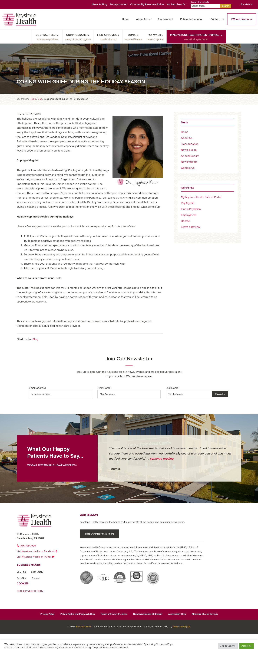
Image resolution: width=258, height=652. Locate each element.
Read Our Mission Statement (99, 533)
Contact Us (217, 19)
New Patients (189, 162)
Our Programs (76, 35)
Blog (35, 339)
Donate (133, 35)
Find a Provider (108, 35)
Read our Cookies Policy (30, 590)
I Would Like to (240, 19)
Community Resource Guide (147, 4)
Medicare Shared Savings (205, 614)
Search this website (200, 2)
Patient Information (191, 19)
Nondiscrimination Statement (147, 614)
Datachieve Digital (181, 626)
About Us (141, 19)
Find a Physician (191, 209)
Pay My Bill (155, 35)
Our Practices (45, 35)
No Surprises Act (176, 4)
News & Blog (99, 4)
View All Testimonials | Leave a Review (50, 465)
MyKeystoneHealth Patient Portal (194, 35)
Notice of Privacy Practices (114, 614)
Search (225, 6)
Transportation (118, 4)
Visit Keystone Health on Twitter (34, 556)
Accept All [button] (247, 645)
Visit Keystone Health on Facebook (36, 551)
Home (125, 19)
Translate (245, 4)
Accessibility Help (177, 614)
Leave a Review (190, 227)
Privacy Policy (47, 614)
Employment (165, 19)
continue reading (161, 458)
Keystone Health (84, 626)
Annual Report (190, 156)
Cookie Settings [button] (228, 645)
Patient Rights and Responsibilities (77, 614)
